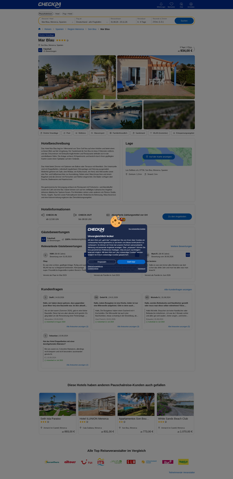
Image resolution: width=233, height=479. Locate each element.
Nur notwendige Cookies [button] (137, 229)
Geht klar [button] (131, 262)
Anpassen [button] (101, 262)
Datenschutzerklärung (95, 266)
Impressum (141, 268)
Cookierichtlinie (93, 268)
